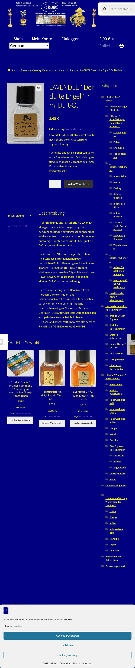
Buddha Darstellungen (117, 327)
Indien (113, 523)
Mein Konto (42, 38)
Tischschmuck (118, 473)
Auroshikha (119, 176)
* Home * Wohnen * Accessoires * (115, 376)
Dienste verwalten (13, 626)
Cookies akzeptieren (67, 635)
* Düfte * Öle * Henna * (112, 98)
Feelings (118, 188)
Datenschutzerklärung (70, 663)
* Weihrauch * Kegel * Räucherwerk (117, 297)
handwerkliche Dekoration (113, 558)
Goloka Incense (117, 196)
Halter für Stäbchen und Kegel (118, 271)
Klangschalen (117, 359)
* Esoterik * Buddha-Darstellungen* (116, 308)
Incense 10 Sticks (119, 205)
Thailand (115, 550)
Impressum (87, 663)
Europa (74, 70)
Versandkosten (74, 129)
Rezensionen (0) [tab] (17, 226)
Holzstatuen (116, 353)
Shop (18, 38)
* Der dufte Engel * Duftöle (118, 108)
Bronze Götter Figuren (117, 317)
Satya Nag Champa (119, 237)
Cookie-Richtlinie (50, 663)
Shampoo (118, 147)
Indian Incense (117, 214)
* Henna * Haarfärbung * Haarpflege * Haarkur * (117, 121)
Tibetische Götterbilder (116, 367)
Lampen (114, 428)
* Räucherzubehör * (118, 258)
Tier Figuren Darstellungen (117, 448)
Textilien (114, 440)
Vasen (113, 479)
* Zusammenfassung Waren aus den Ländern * (44, 70)
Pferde (117, 461)
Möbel (113, 434)
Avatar (117, 182)
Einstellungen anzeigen (67, 655)
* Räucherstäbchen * (118, 167)
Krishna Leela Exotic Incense (119, 226)
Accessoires (116, 384)
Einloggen (70, 38)
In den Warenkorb (78, 184)
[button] (38, 88)
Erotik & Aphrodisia (115, 336)
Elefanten (118, 455)
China (113, 511)
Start (14, 70)
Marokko (114, 538)
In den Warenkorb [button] (20, 420)
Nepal (113, 544)
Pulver (116, 142)
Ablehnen (67, 645)
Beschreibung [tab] (15, 215)
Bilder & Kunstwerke (116, 392)
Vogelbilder (119, 467)
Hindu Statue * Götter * (118, 345)
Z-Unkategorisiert (115, 566)
